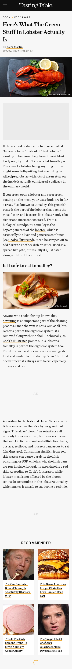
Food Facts (22, 17)
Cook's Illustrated (20, 239)
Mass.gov (14, 451)
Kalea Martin (14, 47)
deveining (9, 320)
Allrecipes (10, 176)
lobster (40, 229)
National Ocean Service (43, 421)
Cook (6, 17)
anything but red (52, 166)
